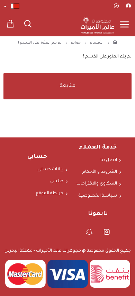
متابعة (67, 86)
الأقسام (97, 43)
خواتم (76, 43)
